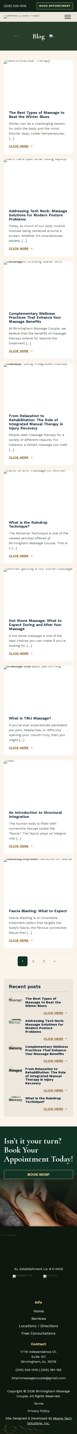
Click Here (19, 146)
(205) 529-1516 (27, 1370)
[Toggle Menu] (67, 17)
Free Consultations (38, 1333)
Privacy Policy (38, 1411)
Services (38, 1318)
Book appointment (54, 5)
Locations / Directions (38, 1326)
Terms (38, 1403)
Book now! (38, 1174)
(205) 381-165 (51, 1370)
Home (38, 1311)
